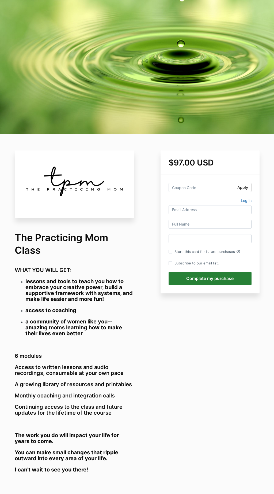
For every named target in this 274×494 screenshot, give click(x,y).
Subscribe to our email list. (196, 263)
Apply (242, 187)
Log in (246, 200)
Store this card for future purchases (207, 251)
